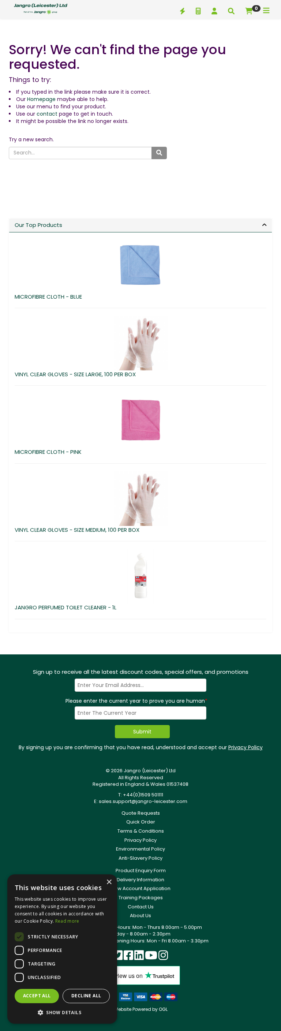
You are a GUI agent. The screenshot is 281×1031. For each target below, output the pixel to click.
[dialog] (62, 949)
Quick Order (140, 821)
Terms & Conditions (140, 831)
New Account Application (141, 888)
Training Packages (141, 897)
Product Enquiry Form (141, 870)
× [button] (109, 882)
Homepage (41, 99)
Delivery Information (140, 879)
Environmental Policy (140, 848)
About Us (140, 915)
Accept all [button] (37, 996)
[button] (62, 1012)
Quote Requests (140, 813)
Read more (67, 921)
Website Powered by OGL (141, 1009)
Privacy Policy (245, 747)
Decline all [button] (86, 996)
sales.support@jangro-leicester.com (143, 801)
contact (47, 113)
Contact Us (141, 906)
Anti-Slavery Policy (140, 858)
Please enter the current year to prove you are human (136, 701)
